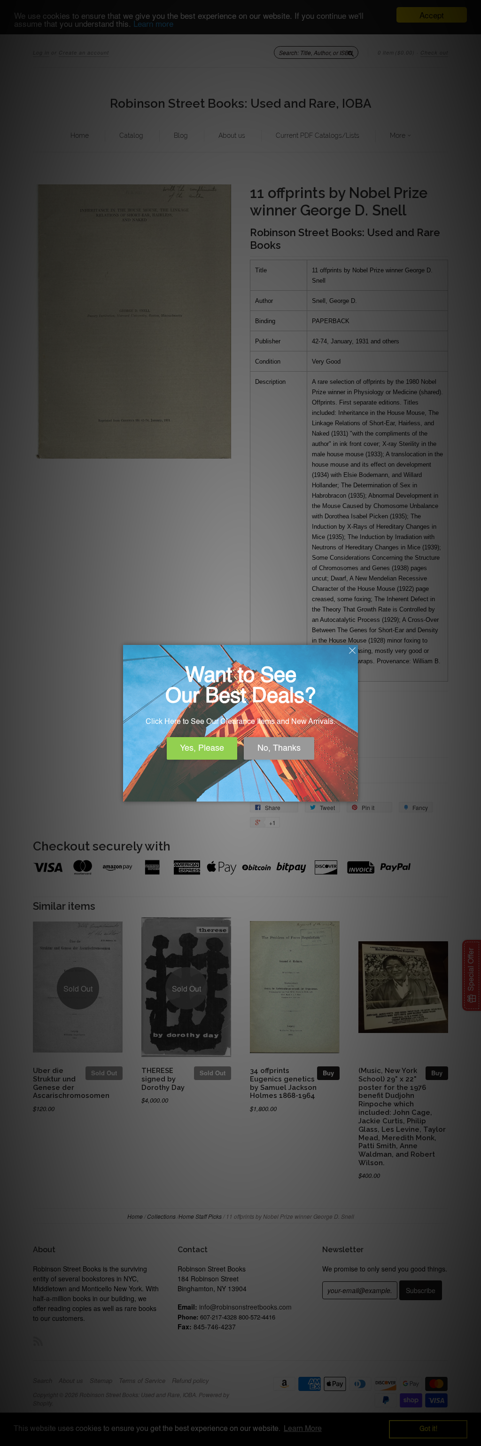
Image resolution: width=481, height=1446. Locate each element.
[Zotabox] (352, 793)
